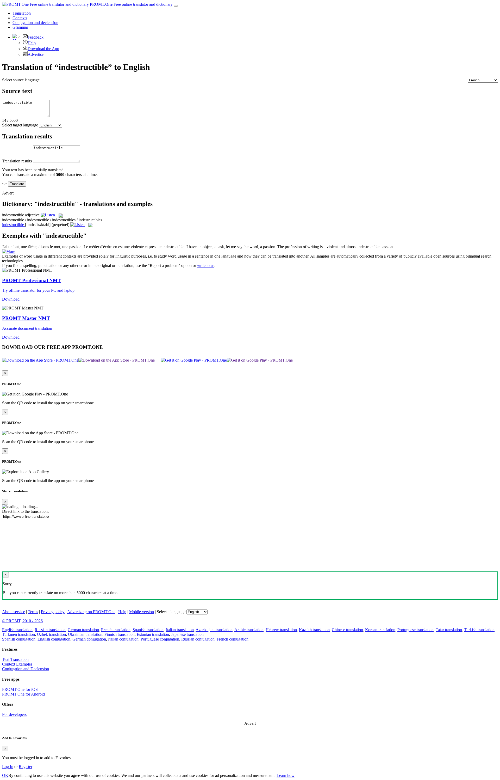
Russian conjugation (198, 639)
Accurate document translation (27, 328)
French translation (115, 629)
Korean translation (380, 629)
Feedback (35, 37)
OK (5, 775)
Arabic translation (249, 629)
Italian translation (180, 629)
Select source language (21, 80)
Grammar (20, 27)
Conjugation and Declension (25, 669)
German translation (83, 629)
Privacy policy (53, 612)
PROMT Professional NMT (31, 280)
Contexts (19, 18)
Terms (33, 612)
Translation (21, 13)
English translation (17, 629)
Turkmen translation (18, 634)
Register (25, 766)
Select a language (171, 612)
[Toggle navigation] (176, 6)
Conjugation (35, 22)
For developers (14, 714)
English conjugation (54, 639)
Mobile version (141, 612)
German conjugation (89, 639)
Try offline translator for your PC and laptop (38, 290)
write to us (205, 265)
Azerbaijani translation (214, 629)
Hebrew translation (281, 629)
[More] (8, 251)
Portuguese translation (415, 629)
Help (32, 43)
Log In (7, 766)
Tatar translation (449, 629)
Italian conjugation (123, 639)
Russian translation (50, 629)
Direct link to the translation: (25, 511)
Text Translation (15, 659)
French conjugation (232, 639)
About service (13, 612)
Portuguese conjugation (160, 639)
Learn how (286, 775)
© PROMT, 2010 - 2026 (22, 621)
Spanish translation (148, 629)
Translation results (17, 161)
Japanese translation (187, 634)
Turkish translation (479, 629)
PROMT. (131, 4)
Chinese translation (347, 629)
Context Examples (17, 664)
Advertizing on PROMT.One (91, 612)
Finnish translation (119, 634)
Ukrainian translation (85, 634)
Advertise (35, 54)
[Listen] (48, 215)
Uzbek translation (51, 634)
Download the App (43, 48)
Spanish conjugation (18, 639)
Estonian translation (153, 634)
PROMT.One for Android (23, 694)
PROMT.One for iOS (20, 689)
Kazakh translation (314, 629)
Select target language (20, 125)
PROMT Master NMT (26, 318)
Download (11, 299)
